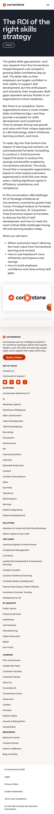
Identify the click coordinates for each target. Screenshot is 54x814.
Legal (7, 776)
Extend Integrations (13, 509)
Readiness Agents (12, 404)
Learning (7, 460)
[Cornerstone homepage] (27, 337)
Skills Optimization (12, 415)
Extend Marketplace (13, 515)
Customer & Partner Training (17, 592)
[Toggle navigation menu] (47, 5)
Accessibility (9, 726)
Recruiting (8, 432)
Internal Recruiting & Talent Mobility (21, 586)
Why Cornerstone (11, 660)
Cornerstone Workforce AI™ (16, 393)
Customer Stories (11, 677)
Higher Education (11, 636)
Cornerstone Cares (12, 693)
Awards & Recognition (14, 721)
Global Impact (10, 715)
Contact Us (8, 371)
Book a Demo (14, 357)
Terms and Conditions (15, 798)
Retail (6, 641)
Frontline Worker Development (18, 581)
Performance (9, 443)
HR (4, 448)
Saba (5, 482)
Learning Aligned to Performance (19, 544)
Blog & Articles (10, 754)
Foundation (8, 688)
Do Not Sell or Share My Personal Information (20, 808)
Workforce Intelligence (14, 410)
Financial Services (12, 614)
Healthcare (8, 619)
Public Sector (9, 608)
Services (7, 504)
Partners (7, 710)
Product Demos (11, 743)
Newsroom (8, 699)
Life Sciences (9, 625)
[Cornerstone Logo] (13, 5)
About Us (7, 682)
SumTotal (7, 487)
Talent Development (13, 421)
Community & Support (14, 376)
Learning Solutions (12, 454)
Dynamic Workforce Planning (17, 575)
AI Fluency (8, 555)
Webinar (8, 45)
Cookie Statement (13, 791)
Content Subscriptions (14, 476)
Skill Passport (10, 498)
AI (4, 398)
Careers (7, 704)
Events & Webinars (12, 748)
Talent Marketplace (12, 426)
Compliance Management (16, 550)
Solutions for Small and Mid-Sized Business (24, 528)
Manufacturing (10, 630)
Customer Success (12, 671)
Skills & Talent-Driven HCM (16, 533)
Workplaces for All (12, 597)
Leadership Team (11, 665)
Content (7, 471)
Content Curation (11, 570)
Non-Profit (8, 647)
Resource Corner (11, 737)
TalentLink (8, 493)
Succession (8, 437)
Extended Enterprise (13, 465)
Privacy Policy (11, 784)
